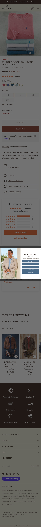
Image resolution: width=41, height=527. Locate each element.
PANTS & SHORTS (31, 269)
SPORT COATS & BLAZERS (30, 264)
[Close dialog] (40, 249)
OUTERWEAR (30, 266)
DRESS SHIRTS (30, 261)
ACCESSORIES (30, 272)
